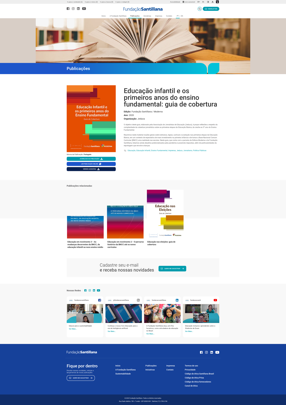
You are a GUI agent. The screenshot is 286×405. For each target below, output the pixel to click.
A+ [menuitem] (198, 2)
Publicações (135, 16)
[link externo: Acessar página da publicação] (85, 313)
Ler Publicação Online (89, 164)
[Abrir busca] (200, 9)
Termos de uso (191, 365)
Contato (169, 16)
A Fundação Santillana (118, 16)
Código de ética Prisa (194, 378)
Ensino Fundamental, (159, 150)
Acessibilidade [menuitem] (175, 2)
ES (182, 16)
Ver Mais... (73, 329)
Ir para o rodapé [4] (122, 2)
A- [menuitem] (203, 2)
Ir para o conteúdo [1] (74, 2)
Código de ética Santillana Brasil (199, 374)
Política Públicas (199, 150)
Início (104, 16)
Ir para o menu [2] (91, 2)
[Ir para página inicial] (143, 9)
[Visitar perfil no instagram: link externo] (73, 8)
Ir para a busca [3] (106, 2)
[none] (208, 2)
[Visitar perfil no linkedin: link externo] (78, 8)
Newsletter (212, 9)
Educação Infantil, (143, 150)
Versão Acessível (89, 169)
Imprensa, (172, 150)
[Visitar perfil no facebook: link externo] (68, 8)
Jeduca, (180, 150)
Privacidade (190, 370)
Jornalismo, (188, 150)
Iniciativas (147, 16)
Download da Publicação (89, 159)
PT (178, 16)
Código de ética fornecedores (198, 382)
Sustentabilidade (123, 374)
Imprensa (158, 16)
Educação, (132, 150)
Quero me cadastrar (172, 268)
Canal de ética (191, 386)
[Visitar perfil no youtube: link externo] (84, 8)
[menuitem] (75, 2)
